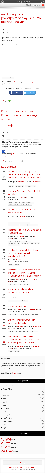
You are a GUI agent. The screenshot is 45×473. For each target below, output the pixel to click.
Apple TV (6, 408)
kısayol (11, 186)
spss (31, 243)
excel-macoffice (32, 331)
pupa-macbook (26, 204)
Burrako (34, 296)
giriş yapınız (17, 115)
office (37, 243)
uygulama (35, 314)
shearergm (30, 82)
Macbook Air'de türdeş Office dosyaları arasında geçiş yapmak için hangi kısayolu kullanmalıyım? (24, 174)
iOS (4, 392)
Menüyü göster (33, 5)
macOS (5, 399)
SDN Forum (20, 467)
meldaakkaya (12, 218)
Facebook (18, 93)
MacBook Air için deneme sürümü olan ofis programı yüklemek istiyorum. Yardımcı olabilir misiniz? (25, 272)
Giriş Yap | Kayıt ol (22, 1)
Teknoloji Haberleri (31, 467)
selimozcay (37, 236)
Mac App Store (8, 418)
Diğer (18, 309)
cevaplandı (5, 156)
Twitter (31, 93)
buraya (15, 373)
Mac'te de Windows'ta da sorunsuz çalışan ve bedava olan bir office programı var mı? (24, 339)
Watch (5, 402)
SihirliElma (12, 467)
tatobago (35, 181)
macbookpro (26, 241)
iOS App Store (8, 415)
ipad (35, 225)
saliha (33, 279)
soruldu (18, 84)
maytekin (35, 260)
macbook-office (8, 78)
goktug (13, 154)
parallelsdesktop (14, 243)
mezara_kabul (36, 326)
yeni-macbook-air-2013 (26, 202)
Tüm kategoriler (8, 386)
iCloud (5, 424)
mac (30, 225)
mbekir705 (35, 346)
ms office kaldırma (17, 306)
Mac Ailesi (14, 82)
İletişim (22, 463)
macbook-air (19, 186)
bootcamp (24, 243)
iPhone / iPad (7, 389)
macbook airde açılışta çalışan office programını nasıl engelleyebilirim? (23, 253)
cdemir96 (19, 198)
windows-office (13, 225)
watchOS (6, 405)
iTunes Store (7, 421)
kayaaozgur (32, 309)
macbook (24, 225)
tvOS (4, 412)
